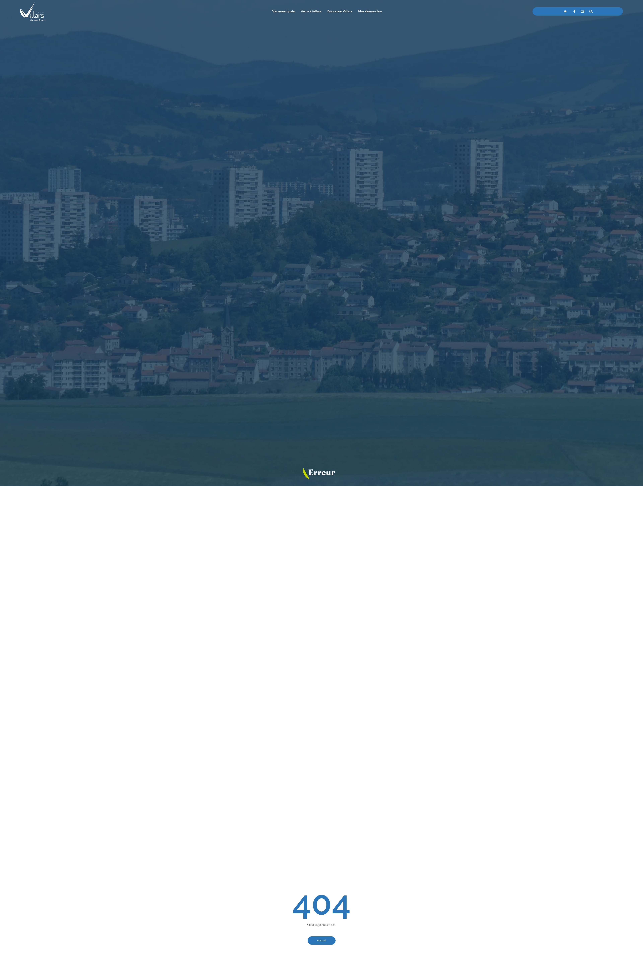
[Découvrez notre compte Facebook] (574, 11)
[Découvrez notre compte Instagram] (565, 11)
